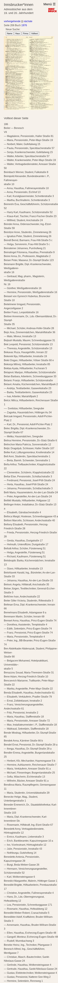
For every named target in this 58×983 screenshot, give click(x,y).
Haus (17, 33)
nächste (28, 21)
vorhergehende (12, 21)
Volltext (34, 33)
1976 (24, 25)
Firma (25, 33)
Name (9, 33)
